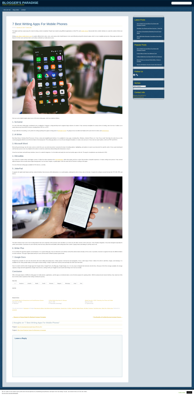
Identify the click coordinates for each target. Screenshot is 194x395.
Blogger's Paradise (20, 3)
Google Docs (64, 308)
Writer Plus (104, 308)
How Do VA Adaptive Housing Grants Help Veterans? (149, 64)
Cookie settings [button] (182, 392)
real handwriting (59, 159)
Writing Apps (110, 308)
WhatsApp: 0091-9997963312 (139, 95)
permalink (14, 309)
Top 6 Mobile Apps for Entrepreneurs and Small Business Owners (28, 300)
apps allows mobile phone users (24, 36)
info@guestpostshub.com (138, 97)
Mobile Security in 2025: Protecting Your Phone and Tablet (99, 300)
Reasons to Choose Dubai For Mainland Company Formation (29, 317)
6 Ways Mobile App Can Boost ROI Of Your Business (149, 56)
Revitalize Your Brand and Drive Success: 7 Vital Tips (149, 28)
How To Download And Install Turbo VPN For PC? (30, 327)
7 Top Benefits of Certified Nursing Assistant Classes (107, 317)
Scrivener (91, 308)
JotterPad (74, 308)
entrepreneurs (105, 130)
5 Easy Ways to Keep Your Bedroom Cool (147, 53)
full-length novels (62, 130)
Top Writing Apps (97, 308)
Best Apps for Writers (39, 308)
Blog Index (16, 10)
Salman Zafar (29, 27)
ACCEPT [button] (189, 392)
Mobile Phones (80, 308)
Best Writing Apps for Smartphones (52, 308)
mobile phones (84, 31)
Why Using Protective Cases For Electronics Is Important (32, 330)
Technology (26, 308)
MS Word (86, 308)
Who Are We (6, 10)
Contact (23, 10)
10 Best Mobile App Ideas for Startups (58, 300)
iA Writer (69, 308)
